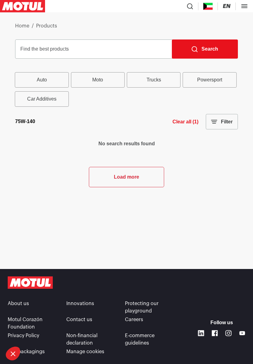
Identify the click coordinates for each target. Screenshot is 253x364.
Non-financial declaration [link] (81, 339)
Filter (227, 121)
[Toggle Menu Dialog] (244, 6)
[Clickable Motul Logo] (22, 6)
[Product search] (190, 6)
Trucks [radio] (154, 79)
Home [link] (22, 25)
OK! (61, 332)
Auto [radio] (42, 79)
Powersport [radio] (209, 79)
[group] (126, 89)
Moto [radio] (97, 79)
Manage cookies (85, 351)
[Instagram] (228, 333)
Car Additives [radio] (41, 98)
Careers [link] (134, 319)
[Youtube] (242, 333)
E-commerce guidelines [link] (140, 339)
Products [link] (46, 25)
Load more (126, 177)
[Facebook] (215, 333)
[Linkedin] (201, 333)
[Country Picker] (208, 6)
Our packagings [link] (26, 351)
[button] (13, 353)
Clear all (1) (185, 121)
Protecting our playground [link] (142, 307)
